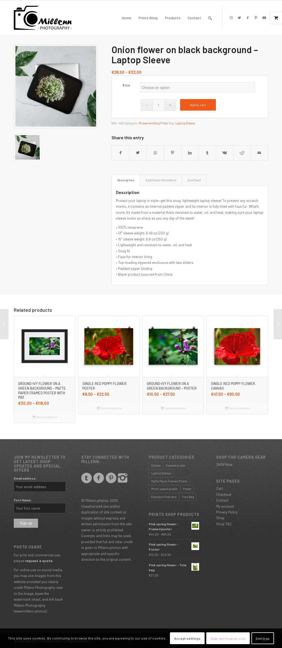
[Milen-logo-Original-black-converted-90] (43, 18)
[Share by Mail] (259, 153)
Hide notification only (228, 638)
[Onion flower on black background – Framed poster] (277, 324)
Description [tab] (125, 180)
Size (126, 85)
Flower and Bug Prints (153, 123)
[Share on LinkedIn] (190, 153)
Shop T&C (224, 524)
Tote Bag (188, 497)
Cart (219, 488)
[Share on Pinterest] (172, 153)
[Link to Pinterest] (256, 17)
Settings (263, 638)
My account (225, 506)
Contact (222, 500)
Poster (187, 489)
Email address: (25, 478)
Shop (220, 518)
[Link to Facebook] (247, 17)
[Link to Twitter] (239, 17)
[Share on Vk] (224, 153)
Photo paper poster (164, 489)
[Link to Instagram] (231, 17)
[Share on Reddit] (242, 153)
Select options (46, 417)
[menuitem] (126, 18)
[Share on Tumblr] (207, 153)
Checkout (223, 494)
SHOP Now (224, 464)
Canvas (156, 465)
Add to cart (198, 105)
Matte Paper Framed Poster (169, 481)
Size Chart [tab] (194, 180)
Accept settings (187, 638)
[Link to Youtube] (264, 17)
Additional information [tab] (161, 180)
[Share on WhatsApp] (155, 153)
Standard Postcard (164, 497)
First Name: (23, 500)
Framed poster (176, 465)
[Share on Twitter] (138, 153)
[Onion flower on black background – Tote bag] (4, 324)
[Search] (210, 18)
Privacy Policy (227, 512)
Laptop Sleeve (185, 123)
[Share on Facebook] (120, 153)
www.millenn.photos (30, 611)
